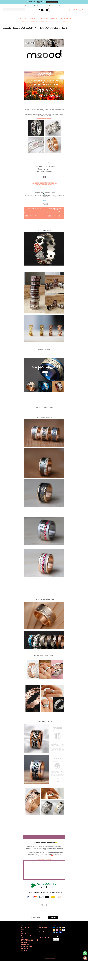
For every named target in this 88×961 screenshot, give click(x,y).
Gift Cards (44, 18)
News (69, 15)
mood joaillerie (62, 21)
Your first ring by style (45, 15)
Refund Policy (24, 948)
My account (24, 950)
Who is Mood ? (25, 927)
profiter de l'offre (52, 2)
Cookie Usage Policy (26, 946)
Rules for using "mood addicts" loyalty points (27, 940)
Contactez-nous (28, 837)
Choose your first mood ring (25, 15)
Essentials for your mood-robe (61, 18)
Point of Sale (24, 929)
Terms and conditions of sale (28, 936)
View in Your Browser (47, 37)
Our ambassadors (26, 931)
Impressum (24, 942)
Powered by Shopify (50, 958)
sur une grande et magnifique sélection (44, 184)
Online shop (60, 15)
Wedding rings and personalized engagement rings (37, 21)
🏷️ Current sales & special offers (27, 18)
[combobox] (14, 9)
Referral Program (26, 933)
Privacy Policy (25, 944)
